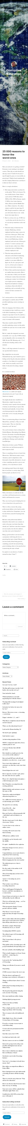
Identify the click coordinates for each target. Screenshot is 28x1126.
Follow (6, 657)
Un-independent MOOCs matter (11, 931)
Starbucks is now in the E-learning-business (12, 1057)
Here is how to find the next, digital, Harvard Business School (12, 1052)
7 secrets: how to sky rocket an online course (11, 826)
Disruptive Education (14, 72)
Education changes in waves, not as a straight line (12, 848)
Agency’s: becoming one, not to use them (11, 880)
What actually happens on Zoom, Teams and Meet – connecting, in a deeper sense (13, 955)
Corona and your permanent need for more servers (13, 1029)
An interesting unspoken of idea (11, 739)
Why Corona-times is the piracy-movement (11, 940)
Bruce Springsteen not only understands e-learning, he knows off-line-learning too (13, 1073)
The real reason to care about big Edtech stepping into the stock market (13, 859)
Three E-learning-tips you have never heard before (13, 874)
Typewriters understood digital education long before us (11, 795)
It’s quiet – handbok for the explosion (13, 844)
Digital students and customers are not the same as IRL (13, 790)
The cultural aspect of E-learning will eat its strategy (13, 935)
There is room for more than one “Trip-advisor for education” (13, 1079)
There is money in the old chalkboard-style (13, 1014)
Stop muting (21, 599)
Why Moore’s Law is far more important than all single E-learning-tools (13, 913)
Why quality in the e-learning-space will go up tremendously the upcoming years (13, 945)
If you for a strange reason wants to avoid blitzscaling (12, 1024)
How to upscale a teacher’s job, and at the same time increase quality (13, 774)
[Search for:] (10, 635)
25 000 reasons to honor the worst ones (13, 972)
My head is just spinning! (9, 733)
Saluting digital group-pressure (11, 999)
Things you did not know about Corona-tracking (13, 981)
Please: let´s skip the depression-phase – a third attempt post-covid (13, 780)
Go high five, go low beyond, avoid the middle (11, 840)
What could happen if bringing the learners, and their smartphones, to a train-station (12, 891)
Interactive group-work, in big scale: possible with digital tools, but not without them (12, 1045)
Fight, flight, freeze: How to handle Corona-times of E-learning (12, 1019)
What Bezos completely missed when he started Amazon (13, 721)
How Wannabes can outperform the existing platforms (12, 785)
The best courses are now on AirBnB (12, 1040)
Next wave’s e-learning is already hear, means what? (13, 1062)
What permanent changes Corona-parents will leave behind (12, 907)
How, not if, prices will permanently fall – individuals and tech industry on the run (13, 815)
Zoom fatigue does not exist (10, 770)
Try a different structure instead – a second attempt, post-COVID (12, 800)
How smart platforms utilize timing (12, 996)
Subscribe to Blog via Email (11, 1102)
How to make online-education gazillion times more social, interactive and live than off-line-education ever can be (13, 920)
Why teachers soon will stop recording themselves (10, 885)
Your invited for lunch (8, 693)
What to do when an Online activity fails (10, 1003)
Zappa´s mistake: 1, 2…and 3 (10, 717)
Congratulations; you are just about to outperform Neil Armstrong (13, 854)
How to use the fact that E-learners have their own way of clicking (13, 1084)
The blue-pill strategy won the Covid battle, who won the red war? (12, 689)
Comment (20, 626)
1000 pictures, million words (10, 836)
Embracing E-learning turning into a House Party (12, 986)
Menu (15, 83)
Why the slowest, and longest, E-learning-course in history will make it (12, 595)
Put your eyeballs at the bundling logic (13, 950)
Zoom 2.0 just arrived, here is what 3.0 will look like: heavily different (13, 897)
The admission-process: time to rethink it (11, 864)
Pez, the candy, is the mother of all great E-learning (12, 869)
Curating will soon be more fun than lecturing (11, 831)
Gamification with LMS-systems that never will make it (12, 1095)
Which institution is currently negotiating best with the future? (11, 697)
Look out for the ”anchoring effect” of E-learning (12, 961)
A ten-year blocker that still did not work (11, 749)
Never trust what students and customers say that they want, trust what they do (14, 765)
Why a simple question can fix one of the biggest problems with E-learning (13, 1009)
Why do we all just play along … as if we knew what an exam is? (13, 902)
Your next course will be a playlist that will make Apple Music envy (13, 1090)
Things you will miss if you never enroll (13, 965)
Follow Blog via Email (9, 641)
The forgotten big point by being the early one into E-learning (12, 992)
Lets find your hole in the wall (10, 1037)
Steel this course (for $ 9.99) (10, 1034)
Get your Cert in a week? (9, 685)
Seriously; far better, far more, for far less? (12, 708)
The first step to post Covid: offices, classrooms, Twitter (12, 821)
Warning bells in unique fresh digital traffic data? (12, 703)
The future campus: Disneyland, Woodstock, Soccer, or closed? (11, 926)
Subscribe (7, 1117)
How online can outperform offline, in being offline (13, 1067)
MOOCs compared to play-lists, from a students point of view (13, 743)
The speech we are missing (10, 805)
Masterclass (5, 391)
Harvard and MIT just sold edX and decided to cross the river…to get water (13, 759)
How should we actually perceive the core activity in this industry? (12, 754)
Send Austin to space (8, 736)
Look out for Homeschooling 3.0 (11, 729)
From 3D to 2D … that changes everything (8, 809)
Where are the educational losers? (12, 726)
